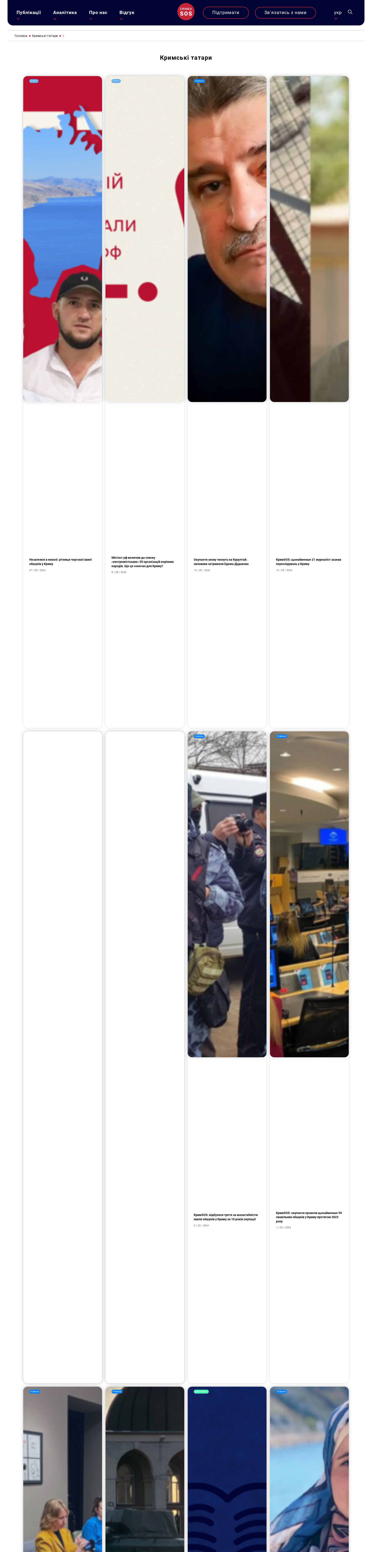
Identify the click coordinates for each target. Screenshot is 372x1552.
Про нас (98, 12)
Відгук (127, 12)
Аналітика (65, 12)
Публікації (29, 12)
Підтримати (226, 12)
